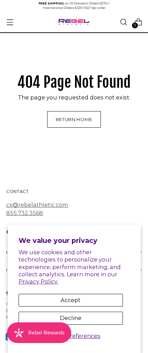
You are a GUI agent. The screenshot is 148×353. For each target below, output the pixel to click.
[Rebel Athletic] (74, 22)
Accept (71, 300)
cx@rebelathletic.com (37, 204)
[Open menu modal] (10, 22)
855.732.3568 (24, 213)
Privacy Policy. (38, 281)
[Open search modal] (123, 22)
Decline (71, 317)
